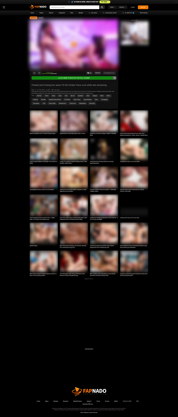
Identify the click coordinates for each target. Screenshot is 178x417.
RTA (137, 401)
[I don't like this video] (39, 73)
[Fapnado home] (89, 396)
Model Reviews (77, 401)
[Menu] (4, 7)
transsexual (36, 103)
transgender (104, 99)
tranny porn (73, 103)
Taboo (53, 95)
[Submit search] (102, 7)
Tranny (46, 95)
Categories (62, 13)
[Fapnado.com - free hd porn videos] (38, 7)
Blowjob (95, 95)
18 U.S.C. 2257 (127, 401)
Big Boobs (80, 95)
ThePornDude (143, 13)
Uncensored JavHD (109, 13)
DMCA (116, 401)
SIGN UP (143, 7)
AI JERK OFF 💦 (128, 13)
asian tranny (77, 99)
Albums (51, 13)
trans (96, 99)
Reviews (55, 401)
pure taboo (67, 99)
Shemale (41, 18)
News (46, 401)
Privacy (107, 401)
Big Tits (73, 95)
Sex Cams (93, 13)
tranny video (52, 103)
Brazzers (65, 401)
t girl (44, 103)
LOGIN (133, 7)
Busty (88, 95)
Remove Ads (134, 20)
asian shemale (87, 99)
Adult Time (33, 18)
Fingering (35, 99)
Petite (101, 95)
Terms (98, 401)
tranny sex (92, 103)
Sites (71, 13)
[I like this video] (34, 73)
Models (81, 13)
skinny (108, 95)
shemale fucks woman (55, 99)
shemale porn (62, 103)
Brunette (43, 99)
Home (32, 13)
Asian (60, 95)
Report (97, 73)
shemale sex (82, 103)
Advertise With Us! (87, 404)
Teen (66, 95)
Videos (41, 13)
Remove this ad (89, 278)
